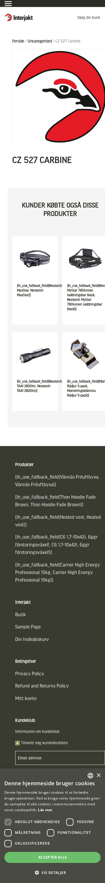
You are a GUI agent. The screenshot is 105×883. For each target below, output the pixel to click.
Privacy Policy (29, 673)
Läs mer (45, 809)
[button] (52, 872)
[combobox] (90, 776)
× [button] (98, 775)
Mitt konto (25, 698)
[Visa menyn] (8, 3)
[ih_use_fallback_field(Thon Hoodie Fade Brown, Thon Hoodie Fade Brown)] (55, 500)
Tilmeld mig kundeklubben (44, 742)
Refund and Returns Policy (42, 685)
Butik (20, 614)
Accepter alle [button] (52, 857)
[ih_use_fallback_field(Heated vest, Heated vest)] (58, 520)
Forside (18, 41)
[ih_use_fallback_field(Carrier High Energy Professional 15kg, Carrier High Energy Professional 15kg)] (57, 572)
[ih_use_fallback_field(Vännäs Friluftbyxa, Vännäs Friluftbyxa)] (57, 480)
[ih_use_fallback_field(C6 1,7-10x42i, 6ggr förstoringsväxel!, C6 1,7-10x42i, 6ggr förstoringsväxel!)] (56, 544)
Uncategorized (40, 41)
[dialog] (52, 825)
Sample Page (28, 626)
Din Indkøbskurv (32, 639)
